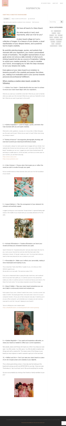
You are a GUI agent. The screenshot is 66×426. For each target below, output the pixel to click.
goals (10, 22)
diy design (60, 35)
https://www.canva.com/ (9, 156)
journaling (53, 41)
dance (58, 33)
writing (60, 45)
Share (7, 18)
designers (52, 35)
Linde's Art (55, 3)
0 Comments (36, 22)
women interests (53, 45)
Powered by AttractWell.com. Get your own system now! (33, 422)
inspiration (14, 22)
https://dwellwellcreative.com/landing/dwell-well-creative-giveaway (21, 307)
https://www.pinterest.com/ (10, 159)
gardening (56, 37)
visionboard (28, 22)
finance (51, 37)
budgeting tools (57, 30)
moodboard (19, 22)
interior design (59, 39)
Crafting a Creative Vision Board (15, 14)
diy (56, 35)
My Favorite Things (45, 3)
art (52, 30)
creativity (7, 22)
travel (24, 22)
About (61, 3)
